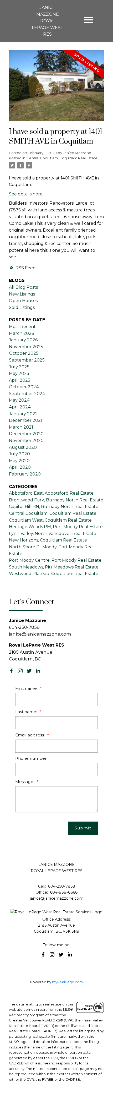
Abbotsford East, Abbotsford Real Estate (51, 493)
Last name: (26, 711)
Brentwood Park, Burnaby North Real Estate (56, 499)
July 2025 (19, 366)
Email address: (30, 734)
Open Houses (23, 300)
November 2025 (26, 346)
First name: (27, 688)
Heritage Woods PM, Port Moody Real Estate (56, 526)
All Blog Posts (23, 287)
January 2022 (23, 413)
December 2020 (26, 433)
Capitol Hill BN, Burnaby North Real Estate (53, 506)
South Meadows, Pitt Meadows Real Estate (54, 567)
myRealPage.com (67, 982)
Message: (25, 781)
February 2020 (25, 474)
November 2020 (26, 440)
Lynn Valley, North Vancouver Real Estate (52, 533)
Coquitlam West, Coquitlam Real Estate (50, 520)
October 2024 (24, 386)
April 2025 (19, 380)
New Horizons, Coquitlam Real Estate (48, 540)
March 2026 (21, 333)
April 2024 (19, 406)
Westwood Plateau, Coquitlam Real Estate (53, 573)
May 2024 (19, 400)
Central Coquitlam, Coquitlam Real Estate (62, 158)
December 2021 (25, 420)
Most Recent (22, 326)
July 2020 (19, 453)
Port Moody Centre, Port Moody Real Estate (55, 560)
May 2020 (19, 460)
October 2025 (23, 353)
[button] (11, 671)
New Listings (22, 294)
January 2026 (23, 339)
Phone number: (31, 758)
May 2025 (19, 373)
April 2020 (20, 467)
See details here (26, 194)
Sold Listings (22, 307)
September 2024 (27, 393)
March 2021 (21, 427)
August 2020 (23, 447)
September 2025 (27, 360)
